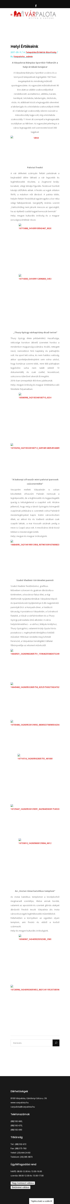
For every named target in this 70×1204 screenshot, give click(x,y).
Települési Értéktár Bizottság (41, 52)
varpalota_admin (23, 56)
